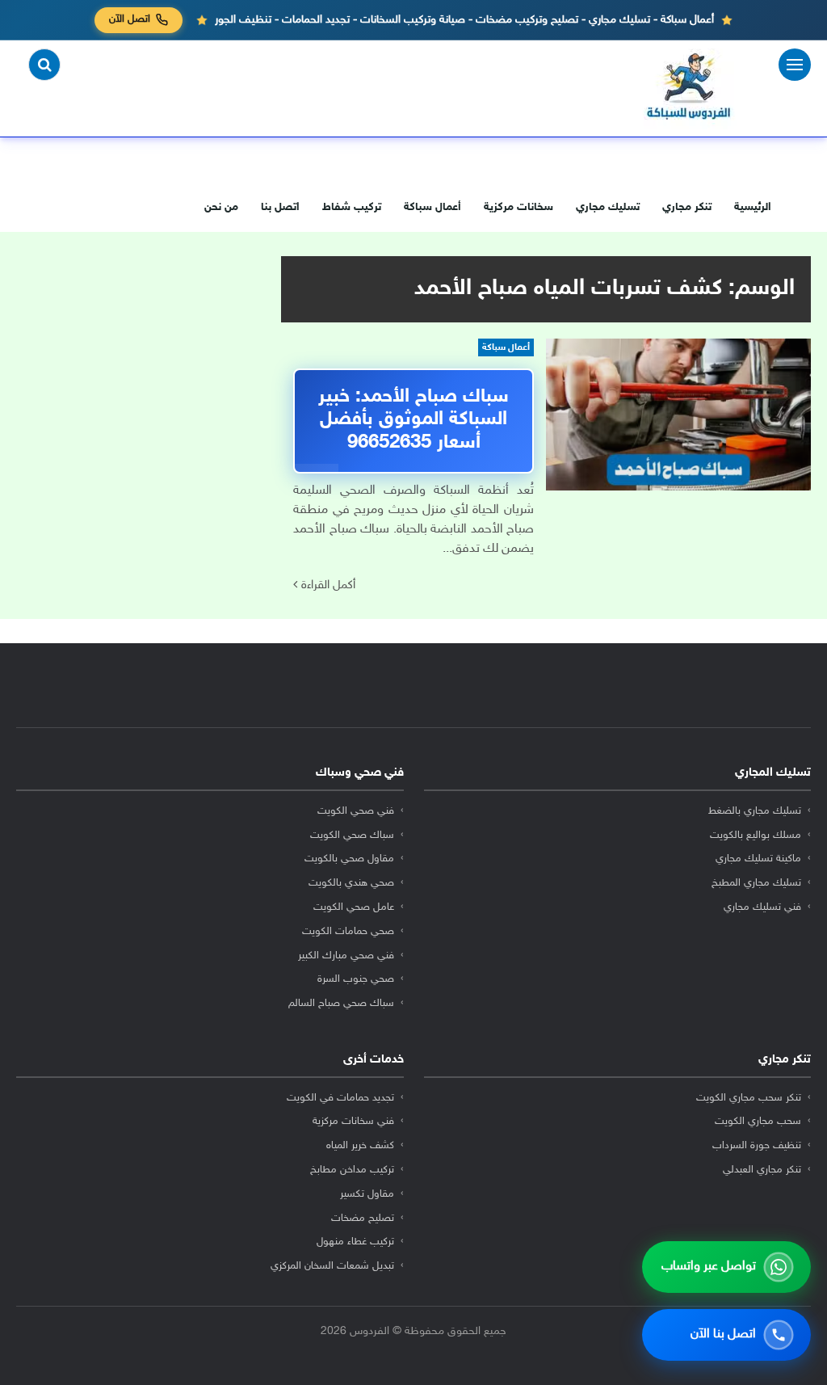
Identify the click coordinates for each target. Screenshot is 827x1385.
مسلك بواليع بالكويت (755, 835)
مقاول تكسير (367, 1194)
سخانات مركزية (518, 207)
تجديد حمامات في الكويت (340, 1098)
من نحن (221, 207)
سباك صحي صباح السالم (341, 1003)
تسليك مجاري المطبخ (756, 883)
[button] (44, 64)
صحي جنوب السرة (355, 979)
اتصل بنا (280, 207)
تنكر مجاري (687, 207)
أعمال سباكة (432, 207)
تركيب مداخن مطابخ (352, 1170)
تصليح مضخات (362, 1218)
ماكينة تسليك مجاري (758, 858)
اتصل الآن (129, 19)
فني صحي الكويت (355, 811)
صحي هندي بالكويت (351, 883)
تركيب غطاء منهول (355, 1242)
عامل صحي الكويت (353, 907)
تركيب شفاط (351, 207)
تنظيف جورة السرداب (756, 1145)
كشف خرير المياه (360, 1145)
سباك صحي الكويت (352, 835)
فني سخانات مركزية (353, 1121)
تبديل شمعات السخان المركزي (332, 1266)
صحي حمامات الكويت (348, 931)
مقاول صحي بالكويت (349, 858)
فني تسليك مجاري (762, 907)
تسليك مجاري (608, 207)
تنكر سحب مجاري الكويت (748, 1098)
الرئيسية (752, 207)
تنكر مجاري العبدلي (762, 1170)
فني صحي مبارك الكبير (346, 955)
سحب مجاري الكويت (758, 1121)
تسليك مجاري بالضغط (754, 811)
